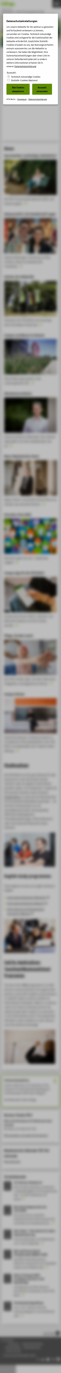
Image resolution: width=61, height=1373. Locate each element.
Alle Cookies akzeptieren (18, 89)
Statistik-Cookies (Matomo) (24, 80)
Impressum (22, 99)
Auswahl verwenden (42, 89)
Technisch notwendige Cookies (25, 76)
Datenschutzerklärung (25, 66)
